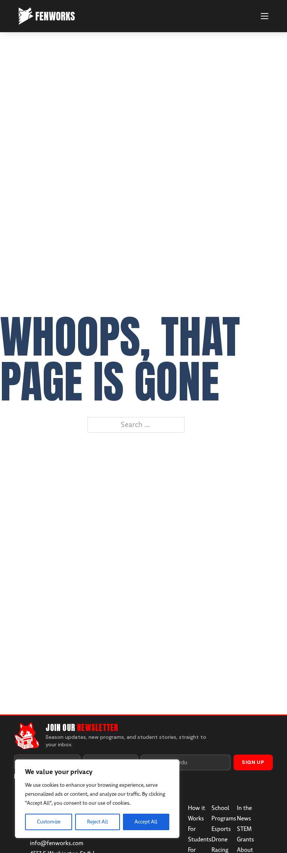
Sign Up (253, 762)
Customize (49, 821)
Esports (221, 829)
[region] (97, 798)
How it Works (196, 813)
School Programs (224, 813)
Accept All (146, 821)
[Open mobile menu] (264, 16)
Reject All (97, 821)
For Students (200, 834)
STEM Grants (245, 834)
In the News (244, 813)
